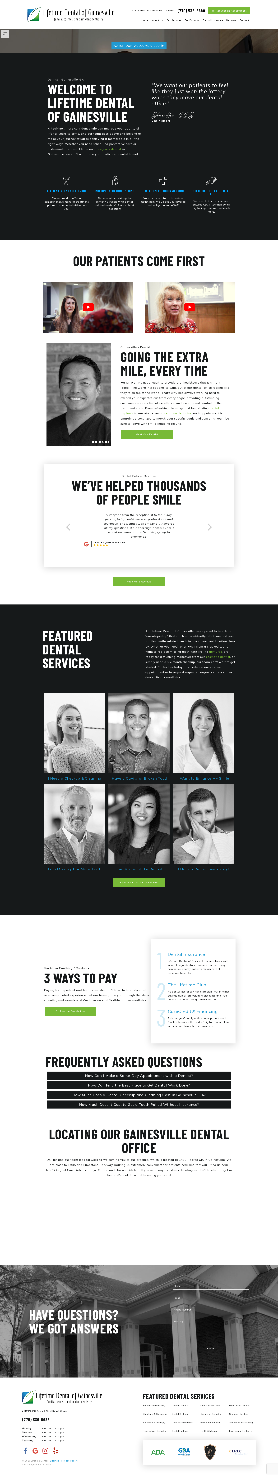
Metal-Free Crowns (239, 1405)
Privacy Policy (69, 1460)
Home (145, 20)
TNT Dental (48, 1464)
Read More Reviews (139, 581)
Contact (244, 20)
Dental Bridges (180, 1414)
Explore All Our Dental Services (139, 882)
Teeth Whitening (209, 1431)
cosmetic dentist (218, 657)
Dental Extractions (210, 1405)
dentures (215, 651)
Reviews (231, 20)
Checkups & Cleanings (155, 1414)
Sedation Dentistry (239, 1414)
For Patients (192, 20)
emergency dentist (107, 149)
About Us (157, 20)
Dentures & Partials (182, 1422)
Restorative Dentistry (154, 1431)
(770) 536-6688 (191, 11)
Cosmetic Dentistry (210, 1414)
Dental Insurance (213, 20)
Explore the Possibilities (71, 1011)
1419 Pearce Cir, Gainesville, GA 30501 (152, 10)
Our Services (174, 20)
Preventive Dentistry (154, 1405)
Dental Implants (180, 1431)
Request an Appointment (231, 10)
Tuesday (27, 1432)
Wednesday (29, 1436)
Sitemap (54, 1460)
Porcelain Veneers (210, 1422)
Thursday (27, 1440)
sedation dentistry (177, 413)
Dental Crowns (180, 1405)
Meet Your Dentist (147, 434)
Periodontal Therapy (154, 1422)
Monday (26, 1428)
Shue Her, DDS (100, 441)
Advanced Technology (241, 1422)
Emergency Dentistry (240, 1431)
